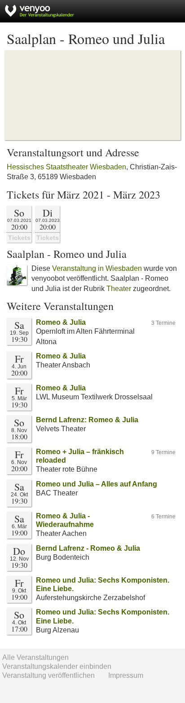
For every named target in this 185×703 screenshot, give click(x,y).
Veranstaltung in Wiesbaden (97, 268)
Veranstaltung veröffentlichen (48, 675)
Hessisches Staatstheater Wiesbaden (66, 167)
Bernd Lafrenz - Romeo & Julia (88, 548)
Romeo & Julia (61, 322)
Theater (118, 288)
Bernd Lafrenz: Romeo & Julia (87, 420)
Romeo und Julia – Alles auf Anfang (96, 484)
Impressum (125, 675)
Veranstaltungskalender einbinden (56, 666)
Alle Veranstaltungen (35, 657)
